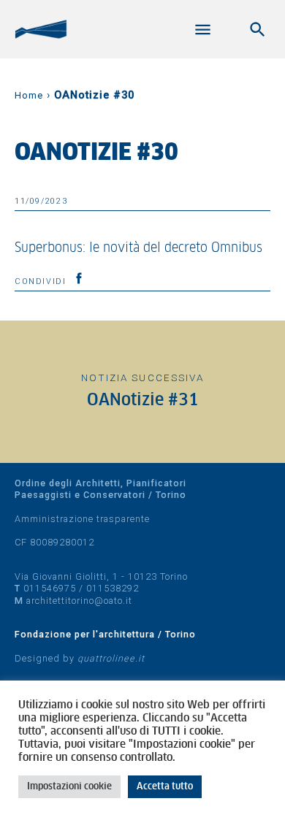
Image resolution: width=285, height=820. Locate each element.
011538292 (112, 588)
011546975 (49, 588)
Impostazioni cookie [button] (69, 787)
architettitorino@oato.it (79, 600)
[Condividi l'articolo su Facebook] (79, 278)
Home (29, 95)
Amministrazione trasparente (82, 518)
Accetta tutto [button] (165, 787)
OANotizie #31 (143, 400)
